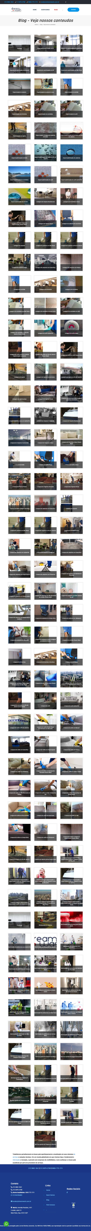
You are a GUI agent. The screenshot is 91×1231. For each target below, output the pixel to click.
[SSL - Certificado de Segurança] (73, 1206)
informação (16, 1160)
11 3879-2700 (21, 2)
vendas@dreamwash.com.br (50, 2)
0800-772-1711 (33, 2)
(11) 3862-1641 (9, 2)
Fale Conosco (50, 1205)
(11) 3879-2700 (45, 1168)
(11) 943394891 (17, 1195)
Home (36, 24)
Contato (73, 10)
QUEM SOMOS (45, 10)
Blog (47, 1200)
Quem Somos (50, 1195)
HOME (35, 10)
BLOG (56, 10)
